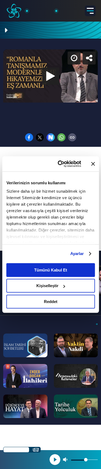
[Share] (92, 8)
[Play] (50, 234)
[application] (50, 234)
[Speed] (77, 8)
